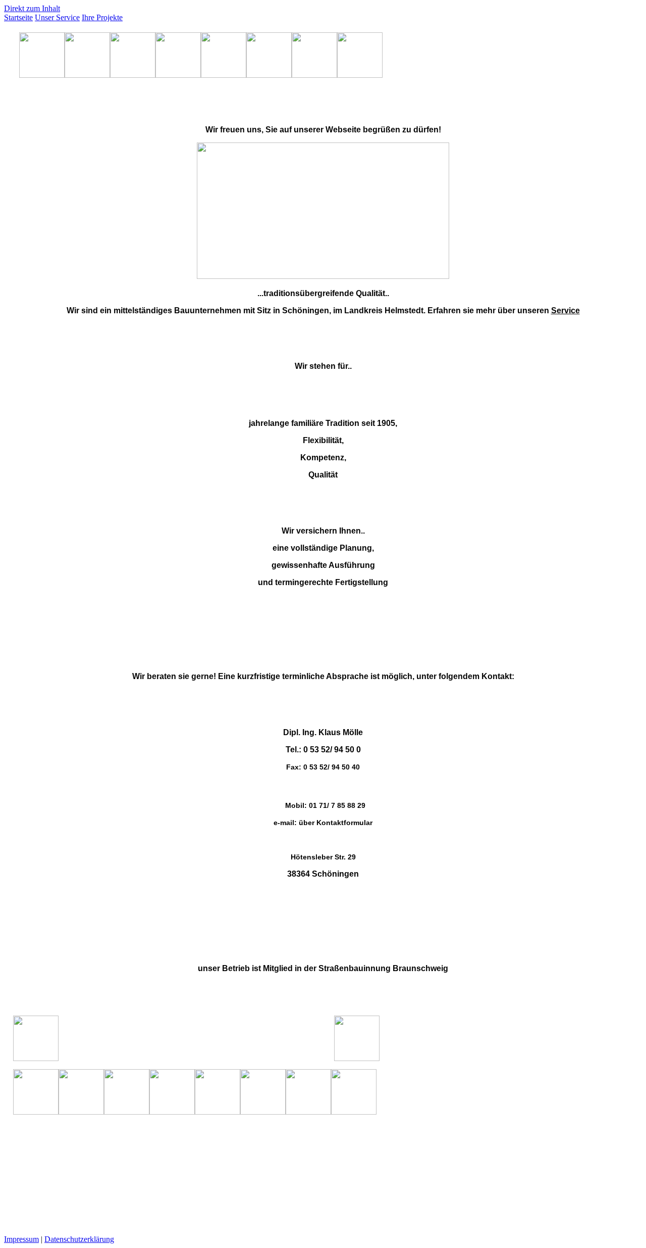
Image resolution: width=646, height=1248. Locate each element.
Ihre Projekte (102, 17)
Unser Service (57, 17)
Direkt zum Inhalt (32, 8)
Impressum (21, 1239)
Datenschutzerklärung (79, 1239)
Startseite (18, 17)
